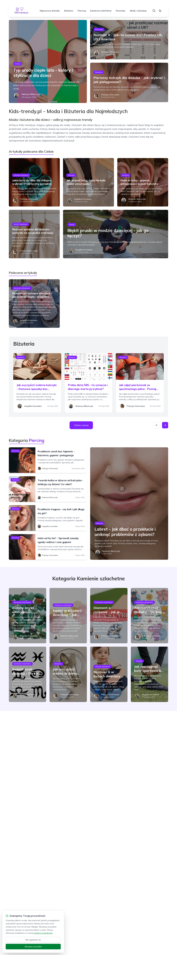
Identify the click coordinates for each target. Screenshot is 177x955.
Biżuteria (68, 10)
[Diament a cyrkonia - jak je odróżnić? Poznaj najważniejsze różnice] (108, 615)
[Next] (165, 425)
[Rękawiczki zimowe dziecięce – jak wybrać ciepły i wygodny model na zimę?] (34, 303)
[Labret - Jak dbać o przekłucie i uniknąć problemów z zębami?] (129, 503)
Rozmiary (120, 10)
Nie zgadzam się (33, 940)
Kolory (17, 64)
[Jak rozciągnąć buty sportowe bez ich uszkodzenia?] (149, 674)
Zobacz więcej (81, 425)
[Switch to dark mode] (160, 10)
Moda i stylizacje (138, 10)
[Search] (153, 10)
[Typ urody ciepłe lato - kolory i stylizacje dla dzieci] (48, 61)
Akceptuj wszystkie (33, 946)
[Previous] (156, 425)
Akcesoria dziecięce (22, 288)
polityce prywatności (43, 933)
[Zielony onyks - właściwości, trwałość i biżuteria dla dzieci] (27, 615)
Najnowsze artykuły (50, 10)
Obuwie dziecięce (21, 175)
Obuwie (71, 175)
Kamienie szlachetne (100, 10)
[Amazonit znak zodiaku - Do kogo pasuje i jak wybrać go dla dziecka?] (149, 615)
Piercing (81, 10)
